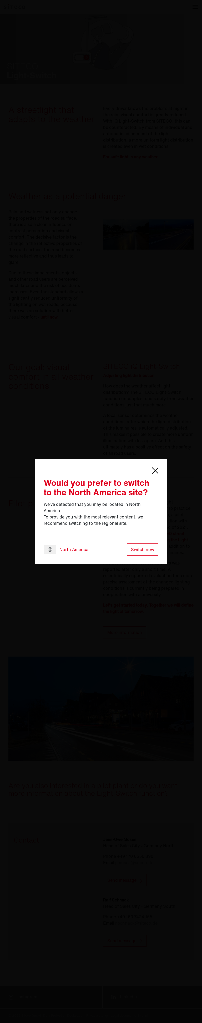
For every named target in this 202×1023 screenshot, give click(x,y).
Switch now (142, 549)
